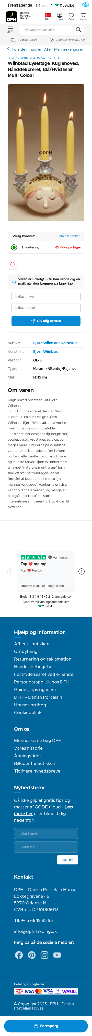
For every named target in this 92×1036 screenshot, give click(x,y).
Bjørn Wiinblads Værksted (55, 343)
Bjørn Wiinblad (46, 352)
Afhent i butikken (31, 644)
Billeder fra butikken (34, 764)
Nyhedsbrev (29, 787)
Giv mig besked (49, 321)
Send (67, 860)
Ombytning (26, 652)
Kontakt (23, 877)
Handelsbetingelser (34, 667)
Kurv (83, 19)
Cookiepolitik (27, 713)
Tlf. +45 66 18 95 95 (33, 921)
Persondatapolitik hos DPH (42, 682)
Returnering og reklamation (42, 659)
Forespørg (49, 1026)
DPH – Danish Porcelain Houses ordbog (38, 701)
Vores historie (28, 748)
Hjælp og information (40, 632)
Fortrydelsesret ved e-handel (44, 675)
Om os (21, 729)
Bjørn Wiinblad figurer (9, 48)
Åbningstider (27, 756)
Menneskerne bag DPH (38, 741)
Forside (18, 49)
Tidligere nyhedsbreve (37, 771)
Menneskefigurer (68, 49)
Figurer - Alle (40, 49)
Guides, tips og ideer (35, 690)
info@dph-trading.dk (35, 932)
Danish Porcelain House (25, 16)
